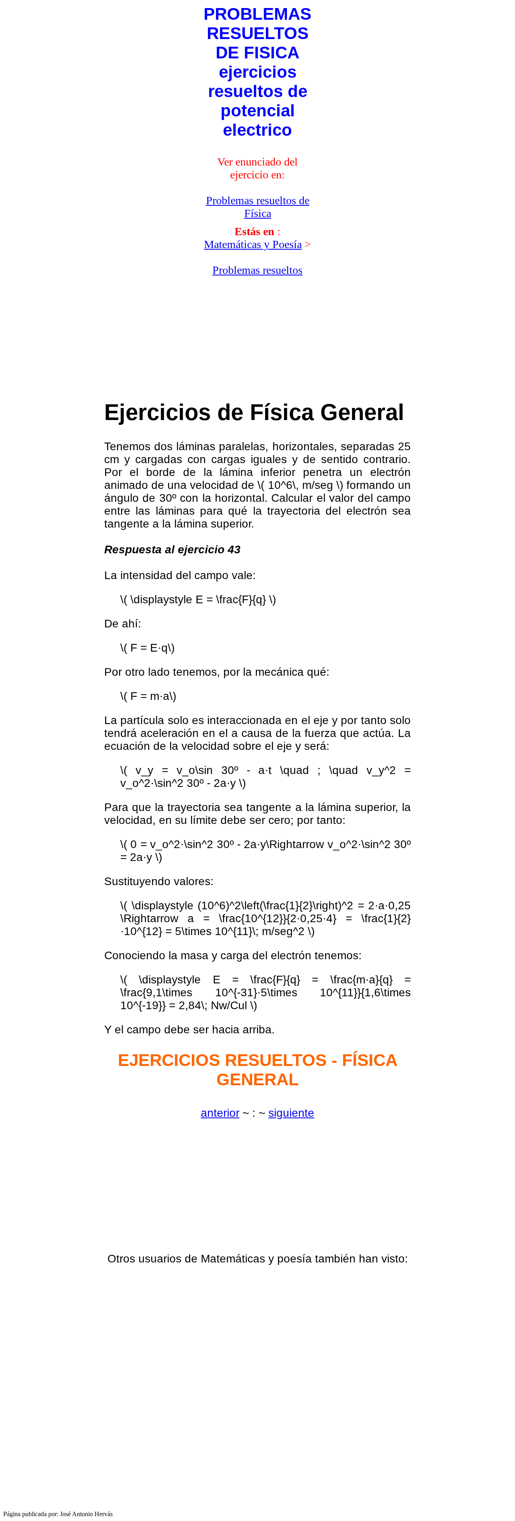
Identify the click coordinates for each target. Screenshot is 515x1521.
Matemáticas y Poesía (253, 244)
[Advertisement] (141, 142)
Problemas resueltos (257, 270)
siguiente (291, 1113)
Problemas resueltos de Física (257, 206)
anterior (220, 1113)
